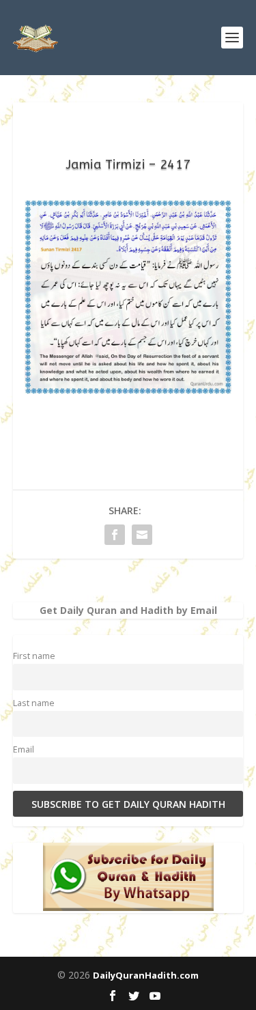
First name (34, 656)
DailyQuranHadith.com (146, 975)
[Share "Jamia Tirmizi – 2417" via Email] (142, 534)
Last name (34, 703)
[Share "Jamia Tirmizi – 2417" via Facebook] (114, 534)
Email (23, 749)
